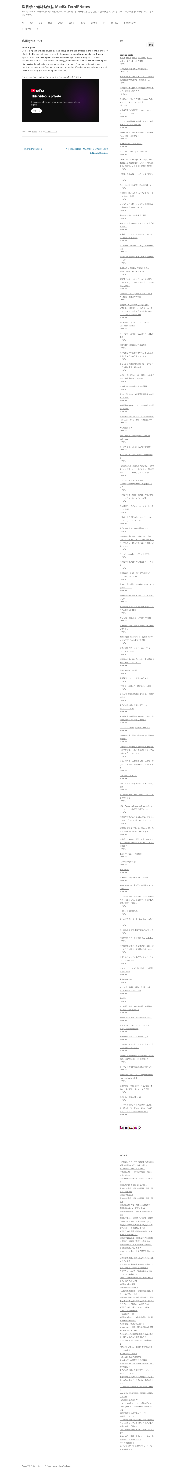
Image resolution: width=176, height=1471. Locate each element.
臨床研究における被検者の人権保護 (134, 877)
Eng (40, 23)
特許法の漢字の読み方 (129, 1400)
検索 (121, 40)
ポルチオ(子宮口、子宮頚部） (131, 854)
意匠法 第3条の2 (126, 1195)
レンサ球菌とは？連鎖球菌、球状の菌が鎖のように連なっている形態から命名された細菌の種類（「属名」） (137, 899)
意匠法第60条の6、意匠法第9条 (132, 1208)
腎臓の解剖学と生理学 (129, 670)
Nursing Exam (130, 23)
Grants (94, 23)
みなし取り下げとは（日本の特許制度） (136, 618)
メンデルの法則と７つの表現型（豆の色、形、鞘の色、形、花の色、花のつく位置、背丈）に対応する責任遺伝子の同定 (137, 1108)
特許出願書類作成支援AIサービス (133, 1413)
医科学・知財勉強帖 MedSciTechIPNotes (56, 6)
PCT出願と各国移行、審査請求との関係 (135, 686)
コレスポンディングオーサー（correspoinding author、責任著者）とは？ (136, 483)
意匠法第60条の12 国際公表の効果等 (135, 1205)
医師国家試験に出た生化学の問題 (133, 215)
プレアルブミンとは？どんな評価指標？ (136, 447)
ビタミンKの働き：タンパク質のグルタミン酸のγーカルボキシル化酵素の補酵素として (136, 1406)
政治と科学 (124, 869)
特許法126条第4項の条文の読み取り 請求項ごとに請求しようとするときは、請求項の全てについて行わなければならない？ (137, 469)
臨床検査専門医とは (32, 148)
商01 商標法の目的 (127, 1443)
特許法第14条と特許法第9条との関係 (134, 1307)
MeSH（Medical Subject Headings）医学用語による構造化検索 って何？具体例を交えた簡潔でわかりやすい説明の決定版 (137, 162)
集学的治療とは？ (127, 979)
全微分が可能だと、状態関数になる (134, 1036)
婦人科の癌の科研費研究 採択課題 (133, 386)
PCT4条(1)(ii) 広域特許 (128, 1353)
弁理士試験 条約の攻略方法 (130, 1357)
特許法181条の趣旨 (127, 1284)
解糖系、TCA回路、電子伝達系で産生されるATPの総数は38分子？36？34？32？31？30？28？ (137, 842)
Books (71, 23)
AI (23, 23)
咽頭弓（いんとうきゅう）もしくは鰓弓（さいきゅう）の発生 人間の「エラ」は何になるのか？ (137, 282)
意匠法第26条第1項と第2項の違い (133, 1185)
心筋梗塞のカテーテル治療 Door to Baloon (137, 938)
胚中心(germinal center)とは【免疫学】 (135, 554)
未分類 (34, 131)
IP (37, 29)
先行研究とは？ (126, 428)
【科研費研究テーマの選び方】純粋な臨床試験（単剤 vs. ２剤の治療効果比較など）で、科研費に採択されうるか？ (137, 1165)
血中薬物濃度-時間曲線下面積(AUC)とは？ (136, 930)
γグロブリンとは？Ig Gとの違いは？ (134, 151)
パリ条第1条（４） (127, 1314)
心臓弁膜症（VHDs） (128, 775)
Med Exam (26, 29)
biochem (114, 23)
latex (60, 23)
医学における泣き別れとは (132, 1097)
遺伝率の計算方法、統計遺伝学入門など (136, 1017)
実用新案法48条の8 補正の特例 (132, 1324)
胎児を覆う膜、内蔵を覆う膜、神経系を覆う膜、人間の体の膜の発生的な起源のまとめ (137, 764)
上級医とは (124, 998)
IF (104, 23)
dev (31, 23)
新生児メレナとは (127, 1416)
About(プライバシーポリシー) (33, 1466)
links (82, 23)
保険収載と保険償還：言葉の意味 (133, 345)
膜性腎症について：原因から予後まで (135, 678)
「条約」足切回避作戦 (129, 911)
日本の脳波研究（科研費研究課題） (134, 68)
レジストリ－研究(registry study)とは (135, 727)
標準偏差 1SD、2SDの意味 (131, 143)
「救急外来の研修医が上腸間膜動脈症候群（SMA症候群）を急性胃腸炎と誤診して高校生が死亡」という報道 (137, 750)
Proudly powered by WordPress (59, 1466)
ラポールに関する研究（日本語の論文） (136, 185)
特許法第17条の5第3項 (129, 1287)
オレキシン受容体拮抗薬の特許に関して (136, 1067)
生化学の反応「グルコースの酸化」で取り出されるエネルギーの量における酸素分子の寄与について (137, 1380)
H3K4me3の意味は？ (128, 862)
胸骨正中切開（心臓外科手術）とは (134, 528)
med (50, 23)
